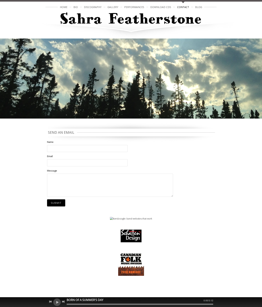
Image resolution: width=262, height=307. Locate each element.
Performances (134, 7)
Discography (92, 7)
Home (63, 7)
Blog (198, 7)
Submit (56, 202)
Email (50, 156)
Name (50, 142)
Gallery (112, 7)
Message (52, 170)
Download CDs (160, 7)
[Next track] (63, 301)
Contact (183, 7)
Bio (75, 7)
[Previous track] (50, 301)
